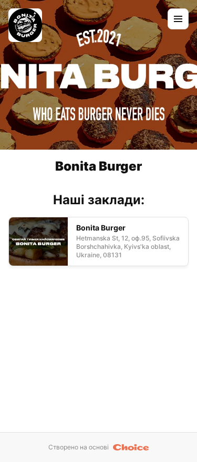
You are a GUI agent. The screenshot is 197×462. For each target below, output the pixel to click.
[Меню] (178, 18)
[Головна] (25, 25)
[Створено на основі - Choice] (131, 447)
